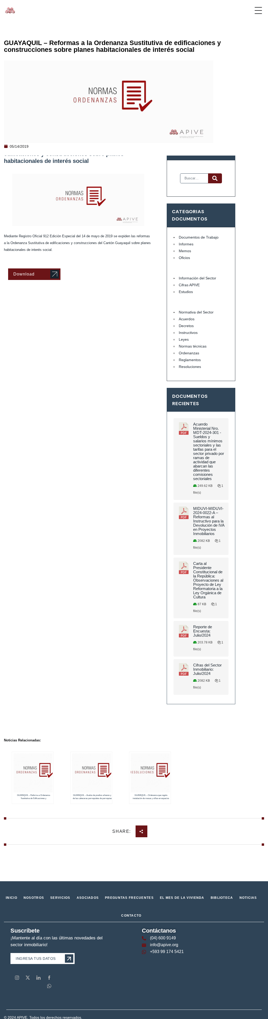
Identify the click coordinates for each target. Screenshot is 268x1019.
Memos (185, 251)
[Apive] (10, 10)
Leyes (184, 339)
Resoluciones (190, 367)
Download (24, 274)
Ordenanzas (189, 353)
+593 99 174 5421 (167, 951)
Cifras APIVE (189, 285)
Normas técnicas (192, 346)
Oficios (184, 258)
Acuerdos (186, 319)
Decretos (186, 326)
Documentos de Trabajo (199, 237)
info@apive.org (164, 945)
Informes (186, 244)
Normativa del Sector (196, 312)
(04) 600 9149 (163, 938)
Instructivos (188, 333)
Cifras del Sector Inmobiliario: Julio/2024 (207, 669)
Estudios (186, 292)
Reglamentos (190, 360)
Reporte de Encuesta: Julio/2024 (202, 631)
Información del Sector (197, 278)
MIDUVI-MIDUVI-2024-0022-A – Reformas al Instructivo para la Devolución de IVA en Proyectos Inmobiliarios (208, 521)
